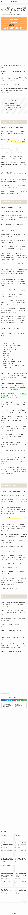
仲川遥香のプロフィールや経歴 (14, 107)
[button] (3, 700)
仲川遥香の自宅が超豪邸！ (11, 103)
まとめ (6, 112)
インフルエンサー (5, 14)
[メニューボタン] (1, 1)
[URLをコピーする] (25, 700)
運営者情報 (12, 910)
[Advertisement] (14, 46)
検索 (25, 901)
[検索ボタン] (26, 1)
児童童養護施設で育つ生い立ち (12, 105)
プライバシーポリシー (19, 910)
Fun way (14, 1)
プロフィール (6, 910)
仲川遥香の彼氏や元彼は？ (11, 110)
